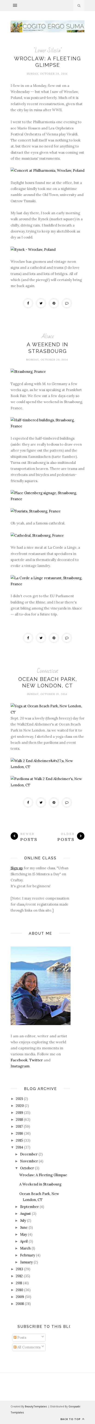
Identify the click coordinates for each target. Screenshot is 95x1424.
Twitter (36, 1060)
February (27, 1255)
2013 (19, 1269)
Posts (21, 1337)
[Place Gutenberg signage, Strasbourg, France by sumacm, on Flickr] (47, 499)
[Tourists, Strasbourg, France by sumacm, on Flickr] (36, 511)
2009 (20, 1297)
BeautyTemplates (36, 1406)
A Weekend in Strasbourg (40, 1184)
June (24, 1227)
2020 (20, 1105)
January (26, 1262)
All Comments (28, 1347)
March (25, 1248)
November (29, 1161)
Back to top (70, 1419)
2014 (19, 1147)
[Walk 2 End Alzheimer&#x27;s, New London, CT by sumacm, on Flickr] (47, 767)
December (29, 1154)
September (29, 1206)
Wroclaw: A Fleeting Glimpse (43, 1175)
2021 (19, 1098)
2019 (19, 1112)
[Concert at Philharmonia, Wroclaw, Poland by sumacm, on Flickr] (47, 170)
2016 (19, 1133)
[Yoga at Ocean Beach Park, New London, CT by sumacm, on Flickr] (47, 712)
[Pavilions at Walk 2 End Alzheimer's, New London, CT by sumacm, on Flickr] (47, 785)
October (27, 1168)
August (25, 1213)
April (24, 1241)
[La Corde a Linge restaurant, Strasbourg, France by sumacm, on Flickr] (47, 584)
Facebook (19, 1060)
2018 (19, 1119)
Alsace (47, 336)
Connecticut (47, 671)
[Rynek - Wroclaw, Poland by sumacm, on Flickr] (33, 249)
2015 (19, 1140)
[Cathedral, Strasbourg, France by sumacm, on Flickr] (37, 535)
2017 (19, 1126)
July (23, 1220)
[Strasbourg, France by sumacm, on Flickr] (28, 371)
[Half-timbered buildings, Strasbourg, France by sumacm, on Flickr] (47, 426)
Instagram (20, 1066)
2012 (19, 1276)
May (23, 1234)
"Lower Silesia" (48, 50)
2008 (20, 1304)
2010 (19, 1290)
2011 (19, 1283)
